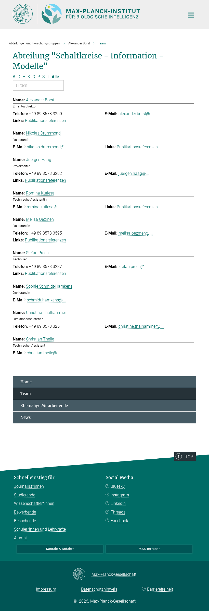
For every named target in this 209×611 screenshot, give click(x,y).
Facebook (119, 520)
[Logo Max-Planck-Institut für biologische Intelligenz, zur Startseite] (95, 14)
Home (26, 382)
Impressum (46, 589)
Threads (118, 512)
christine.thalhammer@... (141, 326)
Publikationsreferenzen (45, 120)
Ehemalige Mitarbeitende (44, 405)
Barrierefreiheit (160, 589)
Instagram (120, 495)
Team (25, 393)
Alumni (20, 537)
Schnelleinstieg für (34, 477)
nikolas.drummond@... (47, 146)
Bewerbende (25, 512)
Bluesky (118, 486)
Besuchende (25, 520)
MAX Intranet (149, 549)
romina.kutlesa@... (43, 206)
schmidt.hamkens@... (46, 300)
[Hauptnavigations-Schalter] (191, 15)
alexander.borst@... (136, 113)
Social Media (119, 477)
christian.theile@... (43, 352)
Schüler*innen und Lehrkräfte (40, 529)
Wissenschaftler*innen (34, 503)
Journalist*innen (29, 486)
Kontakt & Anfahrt (60, 549)
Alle (55, 76)
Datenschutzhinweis (99, 589)
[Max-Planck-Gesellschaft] (82, 574)
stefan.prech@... (133, 266)
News (25, 417)
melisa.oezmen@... (136, 233)
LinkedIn (118, 503)
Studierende (24, 495)
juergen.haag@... (134, 173)
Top (189, 456)
